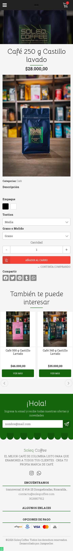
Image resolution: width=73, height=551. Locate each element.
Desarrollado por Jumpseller (36, 543)
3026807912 (36, 498)
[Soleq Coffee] (36, 5)
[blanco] (13, 206)
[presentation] (4, 383)
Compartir (10, 271)
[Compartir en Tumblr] (26, 278)
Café (19, 181)
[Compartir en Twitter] (13, 278)
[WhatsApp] (40, 472)
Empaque (9, 199)
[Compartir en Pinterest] (19, 278)
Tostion (8, 214)
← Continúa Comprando (54, 266)
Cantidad (37, 242)
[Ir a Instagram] (32, 472)
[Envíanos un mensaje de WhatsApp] (1, 549)
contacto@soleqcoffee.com (36, 494)
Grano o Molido (13, 228)
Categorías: (9, 181)
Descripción (11, 187)
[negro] (5, 206)
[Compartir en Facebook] (6, 278)
